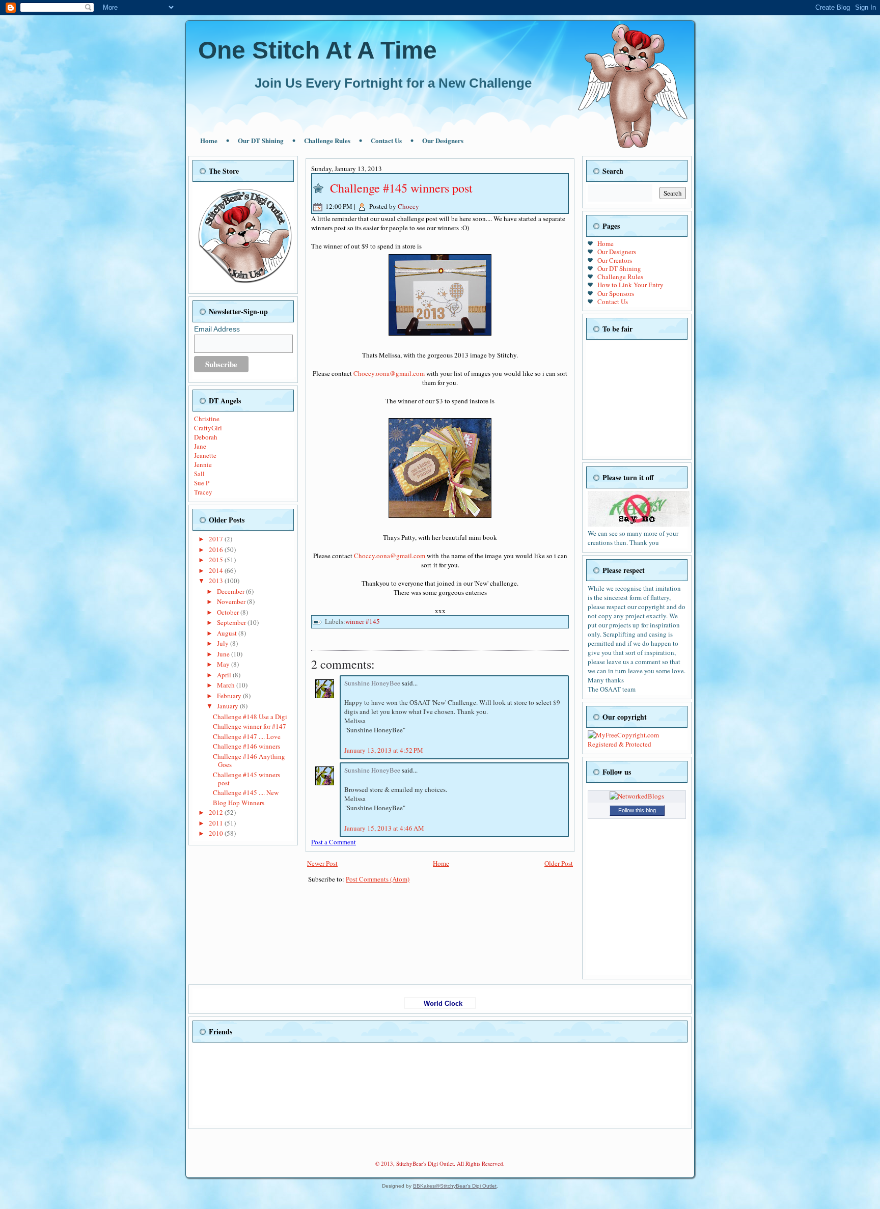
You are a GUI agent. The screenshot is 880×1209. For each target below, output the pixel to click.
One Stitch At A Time (317, 50)
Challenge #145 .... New (246, 792)
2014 (217, 570)
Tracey (203, 492)
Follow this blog (637, 810)
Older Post (558, 863)
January (228, 705)
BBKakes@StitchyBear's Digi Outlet (455, 1186)
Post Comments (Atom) (377, 879)
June (224, 653)
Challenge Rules (327, 140)
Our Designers (442, 140)
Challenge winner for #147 (249, 726)
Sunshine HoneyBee (373, 683)
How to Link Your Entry (630, 284)
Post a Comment (333, 841)
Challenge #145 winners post (246, 778)
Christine (206, 418)
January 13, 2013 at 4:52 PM (383, 750)
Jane (200, 446)
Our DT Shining (261, 140)
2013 (217, 580)
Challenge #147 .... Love (247, 736)
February (230, 695)
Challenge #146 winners (246, 746)
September (232, 622)
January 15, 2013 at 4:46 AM (384, 828)
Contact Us (386, 140)
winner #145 (362, 621)
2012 (217, 812)
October (228, 612)
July (223, 643)
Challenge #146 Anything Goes (249, 760)
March (226, 685)
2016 (217, 549)
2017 (217, 538)
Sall (199, 473)
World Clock (440, 1003)
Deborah (205, 437)
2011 (217, 823)
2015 (217, 559)
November (232, 601)
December (231, 591)
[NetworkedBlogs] (637, 796)
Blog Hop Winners (238, 802)
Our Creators (614, 260)
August (227, 633)
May (224, 664)
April (225, 674)
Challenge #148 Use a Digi (250, 716)
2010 (217, 833)
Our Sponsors (615, 293)
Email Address (217, 329)
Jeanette (205, 455)
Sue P (201, 482)
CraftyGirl (208, 427)
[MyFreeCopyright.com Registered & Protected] (637, 744)
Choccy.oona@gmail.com (389, 373)
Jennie (203, 464)
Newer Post (322, 863)
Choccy (408, 206)
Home (208, 140)
